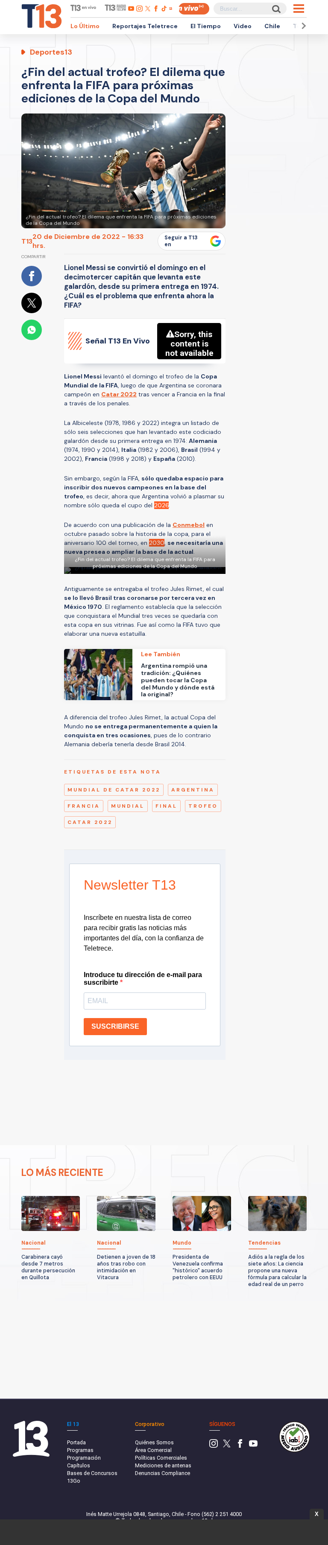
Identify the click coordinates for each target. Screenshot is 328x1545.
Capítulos (78, 1465)
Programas (80, 1450)
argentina (192, 789)
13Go (73, 1481)
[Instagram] (213, 1446)
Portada (76, 1442)
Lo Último (85, 26)
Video (243, 26)
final (166, 806)
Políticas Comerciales (161, 1458)
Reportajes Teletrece (145, 26)
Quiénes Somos (154, 1442)
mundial (127, 806)
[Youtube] (253, 1446)
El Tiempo (205, 26)
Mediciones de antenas (163, 1465)
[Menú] (299, 8)
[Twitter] (227, 1446)
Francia (83, 806)
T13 (26, 241)
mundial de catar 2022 (113, 789)
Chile (272, 26)
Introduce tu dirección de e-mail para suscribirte (143, 978)
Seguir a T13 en (181, 241)
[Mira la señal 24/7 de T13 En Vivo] (194, 9)
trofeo (203, 806)
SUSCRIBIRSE (115, 1026)
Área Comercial (153, 1450)
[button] (302, 25)
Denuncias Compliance (162, 1473)
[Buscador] (275, 8)
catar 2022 (89, 822)
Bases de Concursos (92, 1473)
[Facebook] (240, 1446)
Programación (84, 1458)
